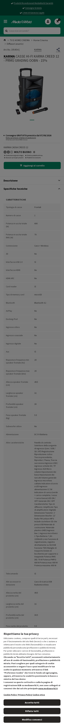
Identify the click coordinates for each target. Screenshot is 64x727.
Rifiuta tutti (32, 711)
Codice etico (39, 694)
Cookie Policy (10, 694)
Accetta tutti (32, 702)
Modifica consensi (32, 719)
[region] (32, 677)
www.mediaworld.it (48, 688)
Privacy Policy (25, 694)
